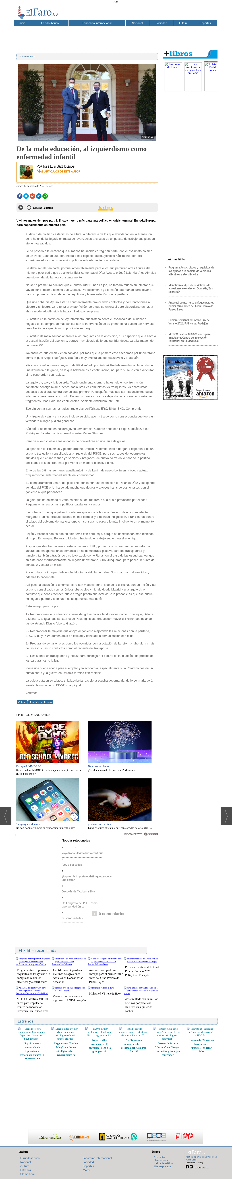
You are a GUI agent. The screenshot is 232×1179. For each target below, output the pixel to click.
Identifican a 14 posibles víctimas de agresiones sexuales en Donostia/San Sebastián (68, 976)
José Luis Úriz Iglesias (41, 702)
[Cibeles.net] (116, 1137)
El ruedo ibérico (49, 23)
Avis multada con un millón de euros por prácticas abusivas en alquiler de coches (141, 1005)
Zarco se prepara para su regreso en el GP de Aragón (69, 998)
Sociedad (161, 23)
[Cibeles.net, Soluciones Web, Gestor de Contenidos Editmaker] (201, 1166)
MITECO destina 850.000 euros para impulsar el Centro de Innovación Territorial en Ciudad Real (32, 1005)
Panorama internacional (97, 23)
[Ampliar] (87, 139)
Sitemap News (162, 1166)
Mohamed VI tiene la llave (105, 993)
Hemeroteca (161, 1160)
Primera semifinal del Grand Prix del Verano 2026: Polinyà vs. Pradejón (142, 971)
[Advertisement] (116, 35)
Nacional (137, 23)
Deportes (205, 23)
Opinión (22, 702)
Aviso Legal (191, 1159)
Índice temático (163, 1163)
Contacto (159, 1157)
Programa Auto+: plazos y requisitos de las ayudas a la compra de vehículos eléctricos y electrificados (33, 976)
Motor (86, 1170)
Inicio (22, 23)
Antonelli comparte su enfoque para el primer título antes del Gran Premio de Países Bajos (106, 976)
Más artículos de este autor (58, 170)
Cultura (183, 23)
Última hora (27, 1174)
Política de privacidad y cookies (201, 1156)
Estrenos (25, 1170)
